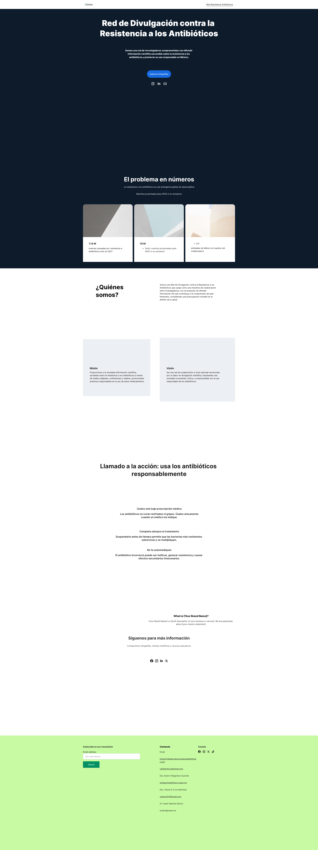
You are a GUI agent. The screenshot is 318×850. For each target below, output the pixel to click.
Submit (91, 764)
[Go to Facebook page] (151, 660)
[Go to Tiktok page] (213, 751)
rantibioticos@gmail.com (171, 769)
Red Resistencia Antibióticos (219, 4)
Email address (89, 752)
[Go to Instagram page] (154, 83)
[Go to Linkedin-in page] (160, 83)
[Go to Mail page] (165, 83)
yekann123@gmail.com (170, 796)
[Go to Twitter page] (166, 660)
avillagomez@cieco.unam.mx (173, 782)
